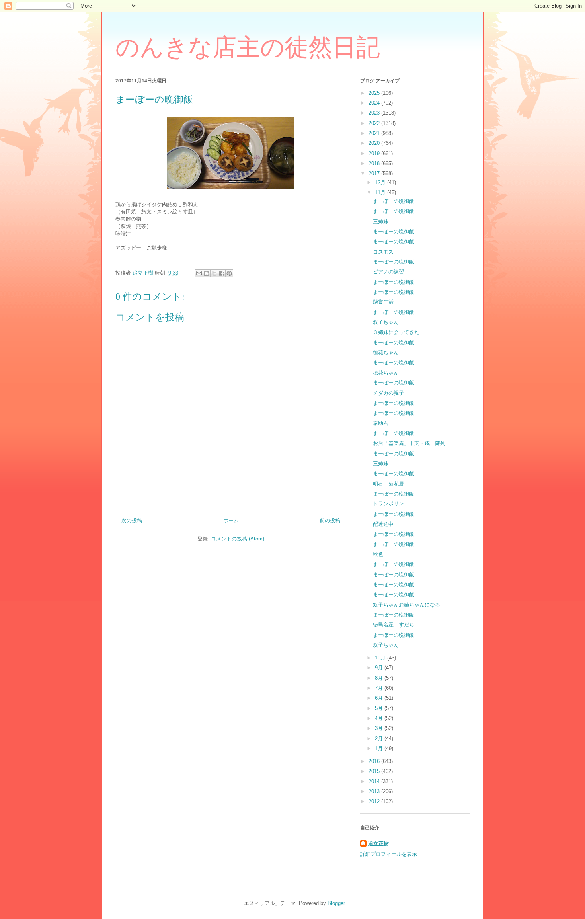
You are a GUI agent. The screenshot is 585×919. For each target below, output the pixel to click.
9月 (379, 668)
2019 (375, 153)
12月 (381, 182)
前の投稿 (330, 520)
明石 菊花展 (388, 484)
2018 (375, 163)
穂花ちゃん (386, 352)
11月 (381, 192)
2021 (375, 133)
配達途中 (383, 524)
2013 (375, 791)
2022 (375, 123)
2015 (375, 771)
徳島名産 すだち (393, 625)
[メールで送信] (199, 273)
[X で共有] (214, 273)
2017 (375, 173)
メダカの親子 (388, 393)
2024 (375, 103)
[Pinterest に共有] (229, 273)
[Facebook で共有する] (222, 273)
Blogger (336, 903)
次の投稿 (131, 520)
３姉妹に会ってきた (396, 332)
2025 (375, 93)
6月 (379, 698)
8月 (379, 678)
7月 (379, 688)
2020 (375, 143)
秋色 (378, 554)
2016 (375, 761)
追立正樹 (378, 844)
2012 (375, 801)
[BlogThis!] (207, 273)
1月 (379, 748)
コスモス (383, 252)
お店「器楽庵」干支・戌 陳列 (409, 443)
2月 (379, 738)
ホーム (231, 520)
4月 (379, 718)
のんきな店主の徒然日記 (247, 47)
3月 (379, 728)
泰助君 (380, 423)
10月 (381, 658)
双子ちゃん (386, 322)
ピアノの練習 (388, 272)
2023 (375, 113)
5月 (379, 708)
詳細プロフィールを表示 (388, 854)
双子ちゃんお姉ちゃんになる (406, 605)
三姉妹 (380, 221)
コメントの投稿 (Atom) (237, 539)
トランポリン (388, 504)
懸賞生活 (383, 302)
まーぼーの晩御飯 (393, 201)
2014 (375, 781)
